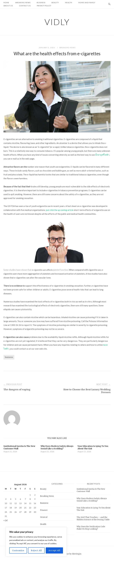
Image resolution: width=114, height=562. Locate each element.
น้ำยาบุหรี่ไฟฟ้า (102, 154)
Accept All (54, 550)
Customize (18, 550)
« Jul (5, 520)
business (9, 357)
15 (30, 503)
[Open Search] (109, 4)
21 (25, 508)
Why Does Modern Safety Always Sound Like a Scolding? (92, 499)
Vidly (57, 22)
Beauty (43, 489)
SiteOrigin (76, 554)
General (43, 517)
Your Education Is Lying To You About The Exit (93, 509)
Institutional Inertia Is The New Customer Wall (91, 490)
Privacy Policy (44, 6)
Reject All (36, 550)
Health (43, 524)
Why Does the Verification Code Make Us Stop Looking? (91, 527)
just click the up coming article (59, 210)
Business (44, 503)
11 (11, 503)
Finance (44, 510)
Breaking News (67, 47)
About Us (8, 6)
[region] (36, 541)
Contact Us (25, 6)
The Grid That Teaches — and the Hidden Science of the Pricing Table (93, 518)
